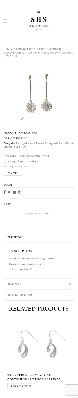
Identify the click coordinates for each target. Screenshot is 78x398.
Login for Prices (21, 386)
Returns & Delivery (19, 294)
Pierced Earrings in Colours (50, 143)
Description (14, 237)
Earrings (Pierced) (24, 49)
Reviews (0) (14, 284)
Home (7, 49)
